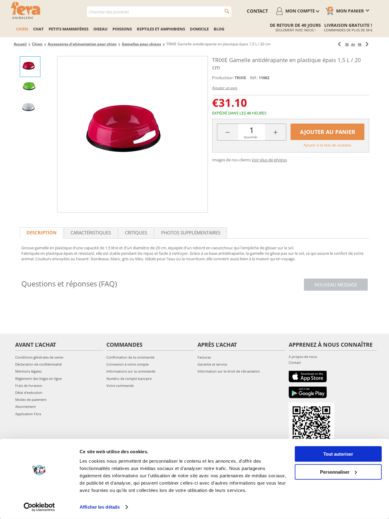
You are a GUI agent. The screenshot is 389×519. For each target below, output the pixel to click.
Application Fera (28, 414)
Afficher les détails (100, 507)
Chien (22, 29)
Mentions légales (28, 371)
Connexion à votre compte (127, 364)
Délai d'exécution (28, 392)
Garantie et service (212, 364)
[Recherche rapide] (227, 11)
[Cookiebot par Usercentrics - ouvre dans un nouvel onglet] (39, 507)
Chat (38, 29)
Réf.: (254, 77)
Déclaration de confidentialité (38, 364)
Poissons (122, 29)
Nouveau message (336, 285)
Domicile (199, 29)
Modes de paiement (30, 399)
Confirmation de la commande (130, 357)
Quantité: (251, 137)
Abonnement (25, 406)
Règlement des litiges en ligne (38, 378)
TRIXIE (240, 77)
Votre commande (120, 385)
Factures (204, 357)
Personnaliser (334, 471)
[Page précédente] (339, 44)
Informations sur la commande (130, 371)
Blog (219, 29)
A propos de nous (303, 356)
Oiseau (100, 29)
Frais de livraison (28, 385)
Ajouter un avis (224, 87)
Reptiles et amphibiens (161, 29)
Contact (295, 362)
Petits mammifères (68, 29)
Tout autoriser (338, 454)
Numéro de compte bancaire (129, 378)
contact (257, 11)
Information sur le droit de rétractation (229, 371)
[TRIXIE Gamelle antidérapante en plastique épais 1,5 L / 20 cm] (132, 134)
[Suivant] (367, 44)
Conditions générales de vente (39, 357)
